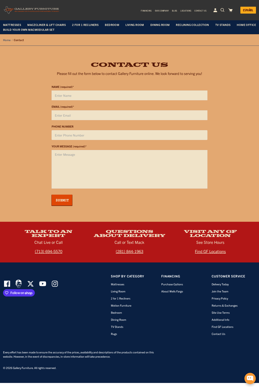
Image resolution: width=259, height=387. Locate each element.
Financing (146, 10)
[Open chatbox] (250, 378)
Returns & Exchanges (225, 305)
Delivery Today (220, 284)
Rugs (114, 334)
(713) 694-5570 (48, 251)
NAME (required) (62, 86)
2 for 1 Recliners (120, 298)
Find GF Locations (210, 251)
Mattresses (117, 284)
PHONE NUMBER (62, 126)
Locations (185, 10)
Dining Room (118, 319)
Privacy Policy (220, 298)
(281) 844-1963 (129, 251)
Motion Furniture (121, 305)
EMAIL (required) (62, 106)
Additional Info (220, 319)
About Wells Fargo (172, 291)
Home (7, 40)
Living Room (118, 291)
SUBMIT (62, 200)
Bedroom (116, 312)
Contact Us (200, 10)
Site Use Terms (221, 312)
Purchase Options (172, 284)
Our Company (162, 10)
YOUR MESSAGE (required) (68, 146)
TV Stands (117, 326)
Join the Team (220, 291)
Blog (174, 10)
